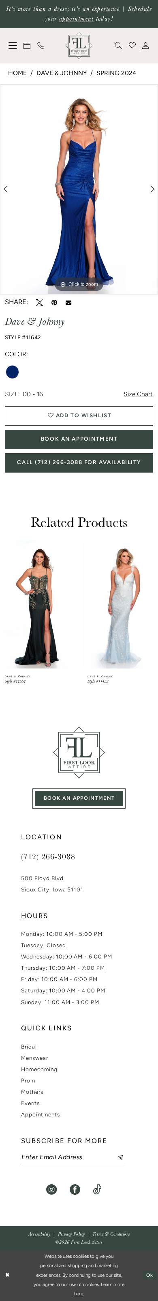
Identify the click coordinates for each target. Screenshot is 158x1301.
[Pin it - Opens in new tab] (54, 302)
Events (30, 1103)
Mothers (32, 1092)
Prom (28, 1081)
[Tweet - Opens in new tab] (39, 302)
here (78, 1294)
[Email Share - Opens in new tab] (68, 302)
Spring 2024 (116, 73)
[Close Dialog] (7, 1276)
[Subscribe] (115, 1157)
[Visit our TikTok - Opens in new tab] (97, 1189)
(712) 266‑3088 (48, 856)
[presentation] (57, 604)
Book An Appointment (79, 439)
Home (17, 73)
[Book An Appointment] (27, 45)
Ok (150, 1275)
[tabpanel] (79, 189)
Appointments (40, 1115)
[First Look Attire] (79, 753)
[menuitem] (13, 45)
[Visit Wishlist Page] (132, 45)
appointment (76, 19)
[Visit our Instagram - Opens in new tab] (51, 1189)
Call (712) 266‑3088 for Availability (79, 462)
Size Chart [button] (138, 394)
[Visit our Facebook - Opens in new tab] (75, 1189)
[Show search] (119, 45)
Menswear (34, 1058)
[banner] (79, 45)
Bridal (29, 1047)
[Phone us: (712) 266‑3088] (41, 45)
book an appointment (79, 798)
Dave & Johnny (61, 73)
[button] (13, 45)
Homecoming (39, 1069)
